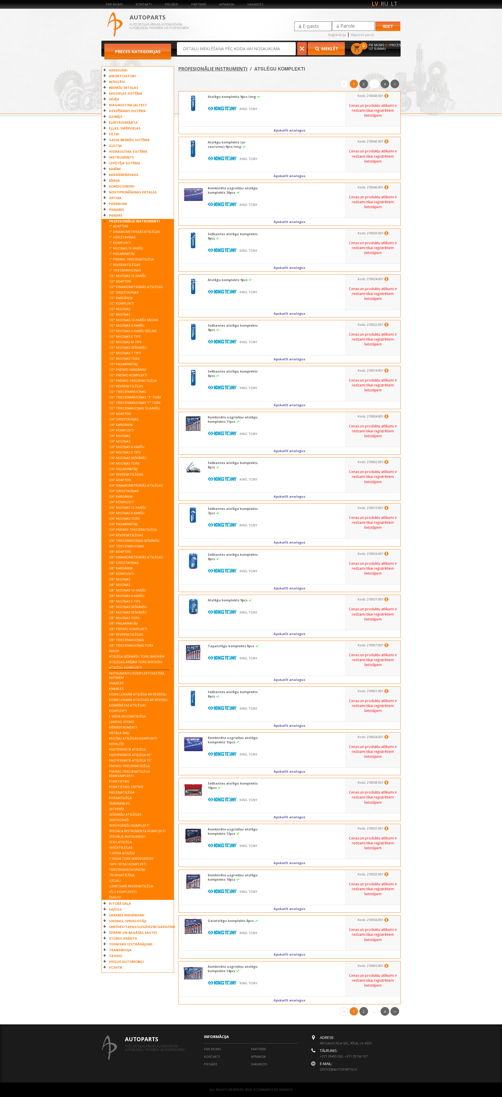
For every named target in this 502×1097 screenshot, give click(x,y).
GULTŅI (115, 145)
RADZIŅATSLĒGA (122, 792)
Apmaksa (226, 4)
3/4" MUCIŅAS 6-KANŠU (126, 513)
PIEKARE (115, 215)
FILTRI (114, 134)
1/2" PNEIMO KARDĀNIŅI (127, 369)
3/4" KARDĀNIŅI (121, 496)
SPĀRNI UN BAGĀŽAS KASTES (133, 932)
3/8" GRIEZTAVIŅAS (123, 562)
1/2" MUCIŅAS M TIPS (125, 342)
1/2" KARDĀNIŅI (121, 298)
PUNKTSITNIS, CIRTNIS (126, 787)
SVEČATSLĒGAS (120, 847)
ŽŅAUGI (115, 897)
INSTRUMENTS (121, 157)
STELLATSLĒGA (120, 842)
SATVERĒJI (116, 809)
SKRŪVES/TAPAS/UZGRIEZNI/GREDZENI (140, 927)
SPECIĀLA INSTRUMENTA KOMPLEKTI (137, 831)
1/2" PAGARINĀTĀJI (123, 364)
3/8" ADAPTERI (120, 551)
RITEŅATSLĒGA (120, 798)
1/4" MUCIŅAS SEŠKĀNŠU (128, 458)
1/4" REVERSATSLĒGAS (126, 474)
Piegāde (171, 4)
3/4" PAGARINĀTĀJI (123, 524)
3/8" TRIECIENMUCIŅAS (126, 640)
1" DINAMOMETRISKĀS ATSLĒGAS (134, 231)
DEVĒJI (114, 99)
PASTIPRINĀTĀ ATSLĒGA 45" (130, 755)
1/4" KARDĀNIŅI (121, 424)
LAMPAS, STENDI (121, 722)
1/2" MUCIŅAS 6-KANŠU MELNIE (133, 331)
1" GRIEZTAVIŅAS (122, 237)
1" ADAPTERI (118, 226)
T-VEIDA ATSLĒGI (122, 853)
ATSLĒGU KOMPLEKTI (125, 667)
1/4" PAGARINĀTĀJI (123, 469)
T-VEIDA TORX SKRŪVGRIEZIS (131, 858)
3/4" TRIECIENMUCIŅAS (126, 546)
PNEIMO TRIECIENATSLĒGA (129, 766)
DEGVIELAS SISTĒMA (125, 93)
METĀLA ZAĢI (119, 733)
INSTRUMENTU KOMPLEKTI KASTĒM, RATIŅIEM (137, 675)
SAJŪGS (115, 909)
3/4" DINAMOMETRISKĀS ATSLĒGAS (136, 485)
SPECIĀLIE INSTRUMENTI (127, 836)
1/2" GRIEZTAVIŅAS (123, 292)
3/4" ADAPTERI (120, 480)
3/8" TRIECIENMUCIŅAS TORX (131, 645)
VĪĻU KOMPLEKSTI (123, 891)
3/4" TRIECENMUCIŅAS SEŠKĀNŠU (134, 540)
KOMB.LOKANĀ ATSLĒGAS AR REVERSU (138, 699)
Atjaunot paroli (362, 35)
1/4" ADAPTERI (120, 413)
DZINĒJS (115, 116)
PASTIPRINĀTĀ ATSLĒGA (127, 749)
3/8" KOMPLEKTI (121, 573)
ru (384, 4)
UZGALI (115, 880)
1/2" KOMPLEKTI (121, 303)
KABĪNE (115, 169)
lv (375, 4)
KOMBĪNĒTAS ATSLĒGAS (127, 705)
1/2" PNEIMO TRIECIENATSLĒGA (133, 380)
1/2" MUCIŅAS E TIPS (124, 336)
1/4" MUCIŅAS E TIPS (124, 452)
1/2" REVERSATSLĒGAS (126, 386)
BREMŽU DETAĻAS (123, 87)
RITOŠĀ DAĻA (120, 903)
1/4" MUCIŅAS (119, 436)
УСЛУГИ (115, 967)
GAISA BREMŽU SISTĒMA (129, 140)
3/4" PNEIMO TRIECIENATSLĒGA (133, 529)
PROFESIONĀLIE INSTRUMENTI (134, 221)
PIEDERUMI (118, 204)
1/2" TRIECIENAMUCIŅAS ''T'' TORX (134, 402)
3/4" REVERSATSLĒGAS (126, 535)
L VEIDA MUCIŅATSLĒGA (127, 716)
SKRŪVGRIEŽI (119, 820)
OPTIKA (115, 198)
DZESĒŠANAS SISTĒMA (127, 111)
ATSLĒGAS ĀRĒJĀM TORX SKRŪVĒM (135, 662)
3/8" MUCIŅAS (119, 579)
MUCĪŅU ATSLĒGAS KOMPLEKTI (133, 738)
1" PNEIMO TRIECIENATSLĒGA (131, 259)
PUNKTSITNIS (119, 781)
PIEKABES (116, 209)
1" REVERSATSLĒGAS (124, 264)
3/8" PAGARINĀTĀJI (123, 623)
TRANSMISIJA (120, 950)
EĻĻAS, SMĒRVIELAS (125, 128)
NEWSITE (286, 1089)
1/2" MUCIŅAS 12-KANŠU (127, 276)
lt (394, 4)
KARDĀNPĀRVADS (123, 174)
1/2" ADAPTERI (120, 281)
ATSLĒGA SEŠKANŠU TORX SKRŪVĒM (136, 656)
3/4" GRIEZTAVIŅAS (123, 491)
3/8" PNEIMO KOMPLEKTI (128, 629)
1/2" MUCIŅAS (119, 309)
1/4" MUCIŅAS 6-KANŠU (126, 447)
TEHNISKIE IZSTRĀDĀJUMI (131, 944)
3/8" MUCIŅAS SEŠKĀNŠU (128, 607)
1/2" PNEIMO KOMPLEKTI (128, 375)
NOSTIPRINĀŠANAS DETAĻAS (133, 192)
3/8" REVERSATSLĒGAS (126, 634)
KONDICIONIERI (122, 186)
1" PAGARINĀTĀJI (122, 253)
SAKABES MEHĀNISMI (126, 915)
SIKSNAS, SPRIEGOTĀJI (127, 921)
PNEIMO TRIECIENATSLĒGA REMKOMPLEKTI (129, 773)
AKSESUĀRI (118, 70)
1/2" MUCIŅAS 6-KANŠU (126, 325)
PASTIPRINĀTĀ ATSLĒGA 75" (130, 760)
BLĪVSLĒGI (117, 82)
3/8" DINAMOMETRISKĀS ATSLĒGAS (136, 557)
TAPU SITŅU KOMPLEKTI (127, 864)
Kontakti (144, 4)
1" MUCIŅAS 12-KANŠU (126, 248)
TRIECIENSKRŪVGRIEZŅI (127, 869)
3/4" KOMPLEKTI (121, 502)
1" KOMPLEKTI (120, 242)
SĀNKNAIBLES (119, 803)
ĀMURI (114, 651)
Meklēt (329, 48)
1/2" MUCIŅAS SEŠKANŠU (128, 347)
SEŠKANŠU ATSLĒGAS (125, 814)
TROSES (115, 956)
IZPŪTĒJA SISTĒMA (124, 163)
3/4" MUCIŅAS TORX (124, 518)
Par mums (114, 4)
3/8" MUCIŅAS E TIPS (124, 601)
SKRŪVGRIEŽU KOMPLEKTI (129, 825)
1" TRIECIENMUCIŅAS (125, 270)
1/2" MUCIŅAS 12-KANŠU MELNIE (133, 320)
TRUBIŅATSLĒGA (122, 875)
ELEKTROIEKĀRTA (123, 122)
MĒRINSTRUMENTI (123, 727)
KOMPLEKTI (118, 710)
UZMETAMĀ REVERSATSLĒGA (131, 886)
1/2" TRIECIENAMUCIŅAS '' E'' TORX (135, 397)
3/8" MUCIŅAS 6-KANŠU (126, 596)
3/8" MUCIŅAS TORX (124, 618)
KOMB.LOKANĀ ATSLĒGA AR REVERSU (137, 694)
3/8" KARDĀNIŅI (121, 568)
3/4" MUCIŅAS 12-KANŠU (127, 507)
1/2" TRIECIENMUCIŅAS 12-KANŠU (134, 408)
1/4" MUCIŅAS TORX (124, 463)
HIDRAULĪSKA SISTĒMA (128, 151)
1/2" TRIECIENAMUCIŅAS (127, 391)
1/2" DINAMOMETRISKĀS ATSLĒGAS (136, 287)
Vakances (255, 4)
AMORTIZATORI (122, 76)
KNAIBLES (116, 683)
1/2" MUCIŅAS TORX (124, 358)
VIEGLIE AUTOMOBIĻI (126, 961)
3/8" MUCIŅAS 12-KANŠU (127, 590)
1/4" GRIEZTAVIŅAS (123, 419)
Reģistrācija (337, 35)
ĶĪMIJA (114, 180)
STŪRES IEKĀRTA (123, 938)
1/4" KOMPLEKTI (121, 430)
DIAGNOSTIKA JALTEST (128, 105)
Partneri (198, 4)
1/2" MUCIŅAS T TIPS (125, 353)
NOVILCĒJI (116, 744)
